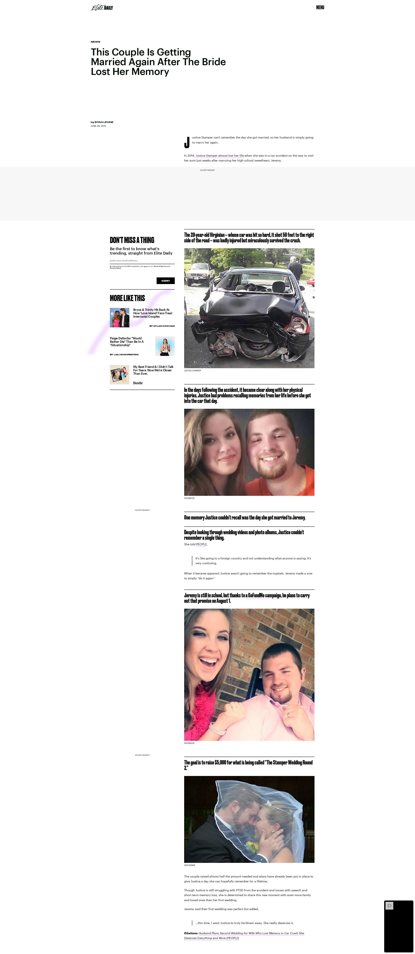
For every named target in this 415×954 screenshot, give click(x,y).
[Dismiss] (409, 903)
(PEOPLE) (232, 938)
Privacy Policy (115, 268)
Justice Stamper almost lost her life (220, 155)
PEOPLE (201, 544)
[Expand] (387, 903)
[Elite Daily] (102, 7)
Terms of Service (160, 266)
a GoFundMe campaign (263, 595)
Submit (165, 281)
